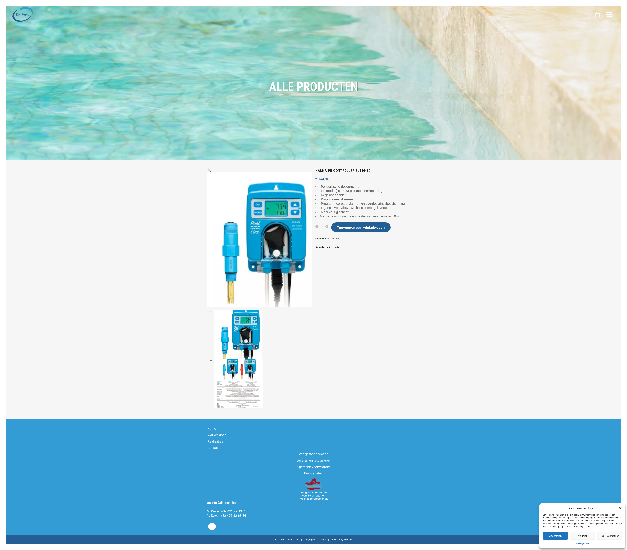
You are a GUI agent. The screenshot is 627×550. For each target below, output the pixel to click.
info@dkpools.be (223, 503)
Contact (213, 448)
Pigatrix (348, 539)
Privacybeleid (582, 544)
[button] (620, 508)
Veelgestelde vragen (313, 454)
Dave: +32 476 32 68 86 (228, 515)
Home (211, 428)
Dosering (335, 238)
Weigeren (582, 535)
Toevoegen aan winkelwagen (361, 227)
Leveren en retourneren (313, 460)
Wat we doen (216, 435)
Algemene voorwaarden (313, 467)
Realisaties (215, 441)
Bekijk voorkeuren (609, 535)
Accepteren (555, 535)
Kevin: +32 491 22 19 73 (228, 511)
